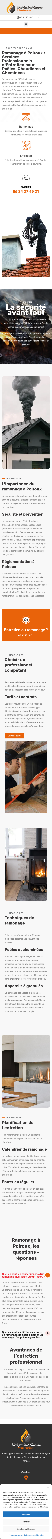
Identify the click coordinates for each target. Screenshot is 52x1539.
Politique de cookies (16, 1535)
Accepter (26, 1514)
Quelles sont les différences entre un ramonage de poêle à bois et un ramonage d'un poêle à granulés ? (22, 1335)
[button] (48, 1487)
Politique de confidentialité (33, 1535)
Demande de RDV (26, 30)
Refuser (26, 1522)
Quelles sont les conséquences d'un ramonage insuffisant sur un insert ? (23, 1275)
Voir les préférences (26, 1529)
